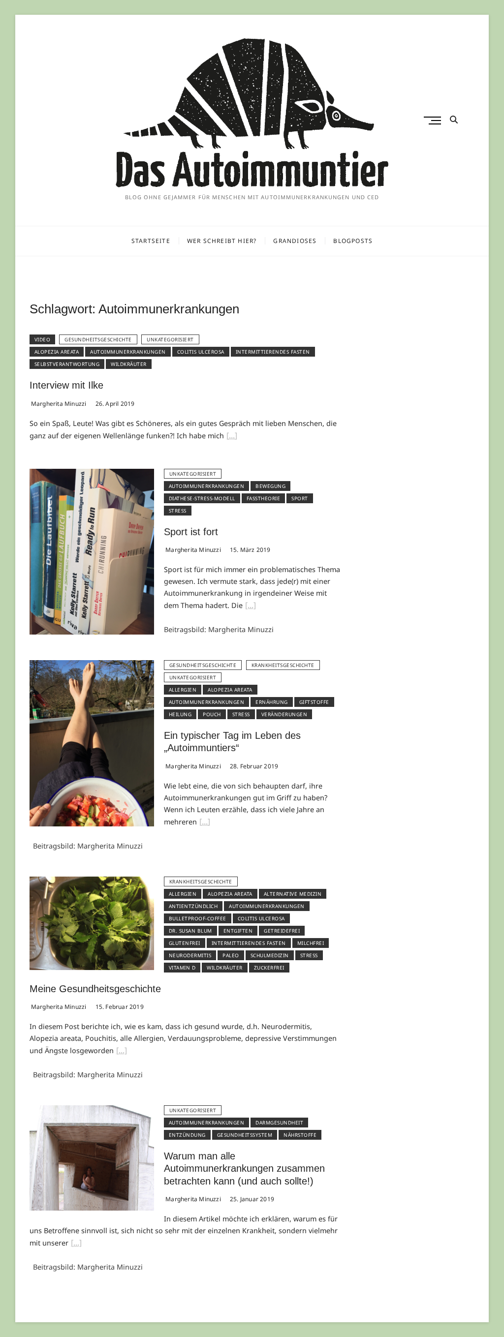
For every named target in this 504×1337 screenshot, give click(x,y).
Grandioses (294, 241)
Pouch (212, 714)
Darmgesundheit (279, 1122)
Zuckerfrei (269, 967)
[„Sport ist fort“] (250, 606)
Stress (178, 510)
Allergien (183, 689)
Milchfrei (310, 943)
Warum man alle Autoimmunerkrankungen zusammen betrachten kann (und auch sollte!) (244, 1168)
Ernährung (271, 702)
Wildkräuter (129, 364)
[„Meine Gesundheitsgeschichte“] (121, 1051)
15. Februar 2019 (118, 1007)
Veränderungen (284, 714)
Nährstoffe (300, 1134)
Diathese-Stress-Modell (202, 498)
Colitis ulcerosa (200, 351)
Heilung (180, 714)
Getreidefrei (282, 930)
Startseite (150, 241)
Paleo (230, 955)
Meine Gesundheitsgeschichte (95, 988)
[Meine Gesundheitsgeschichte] (92, 882)
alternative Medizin (293, 893)
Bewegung (270, 486)
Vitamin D (182, 967)
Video (42, 339)
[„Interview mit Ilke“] (231, 436)
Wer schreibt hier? (222, 241)
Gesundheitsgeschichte (98, 339)
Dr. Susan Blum (190, 930)
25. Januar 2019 (251, 1199)
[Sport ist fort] (92, 474)
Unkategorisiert (170, 339)
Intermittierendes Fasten (273, 351)
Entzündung (187, 1134)
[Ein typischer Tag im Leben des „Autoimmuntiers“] (92, 665)
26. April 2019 (114, 403)
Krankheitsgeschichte (283, 665)
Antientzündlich (193, 906)
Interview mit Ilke (66, 385)
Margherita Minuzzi (58, 403)
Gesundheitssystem (245, 1134)
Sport (299, 498)
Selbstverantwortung (67, 364)
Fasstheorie (264, 498)
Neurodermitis (190, 955)
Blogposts (353, 241)
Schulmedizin (270, 955)
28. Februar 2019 (253, 766)
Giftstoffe (314, 702)
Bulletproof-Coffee (197, 918)
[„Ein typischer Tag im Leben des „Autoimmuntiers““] (204, 823)
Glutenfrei (184, 943)
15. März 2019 (249, 550)
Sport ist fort (191, 531)
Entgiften (238, 930)
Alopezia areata (56, 351)
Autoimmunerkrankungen (128, 351)
